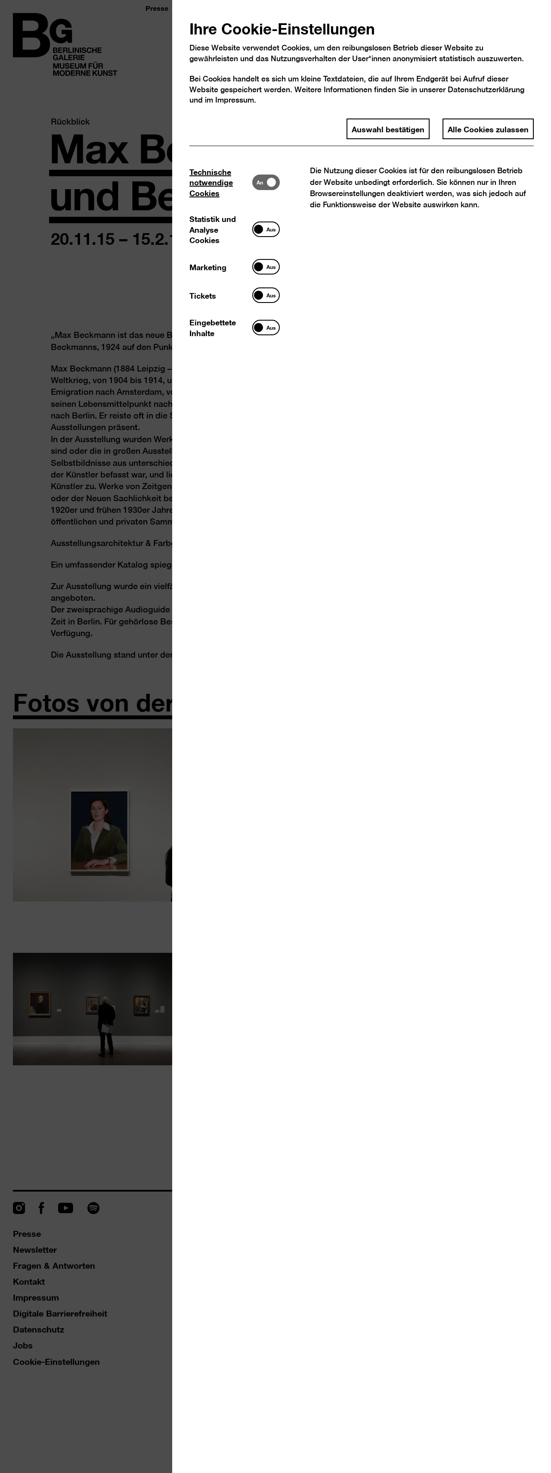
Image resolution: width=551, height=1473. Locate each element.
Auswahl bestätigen (388, 129)
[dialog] (275, 736)
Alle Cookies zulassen (488, 129)
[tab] (220, 182)
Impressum (234, 100)
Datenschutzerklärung (486, 89)
